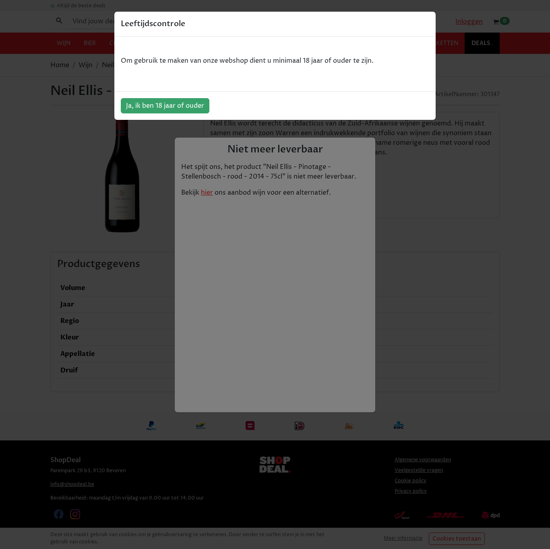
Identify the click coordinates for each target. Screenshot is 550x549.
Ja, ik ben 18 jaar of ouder (165, 105)
